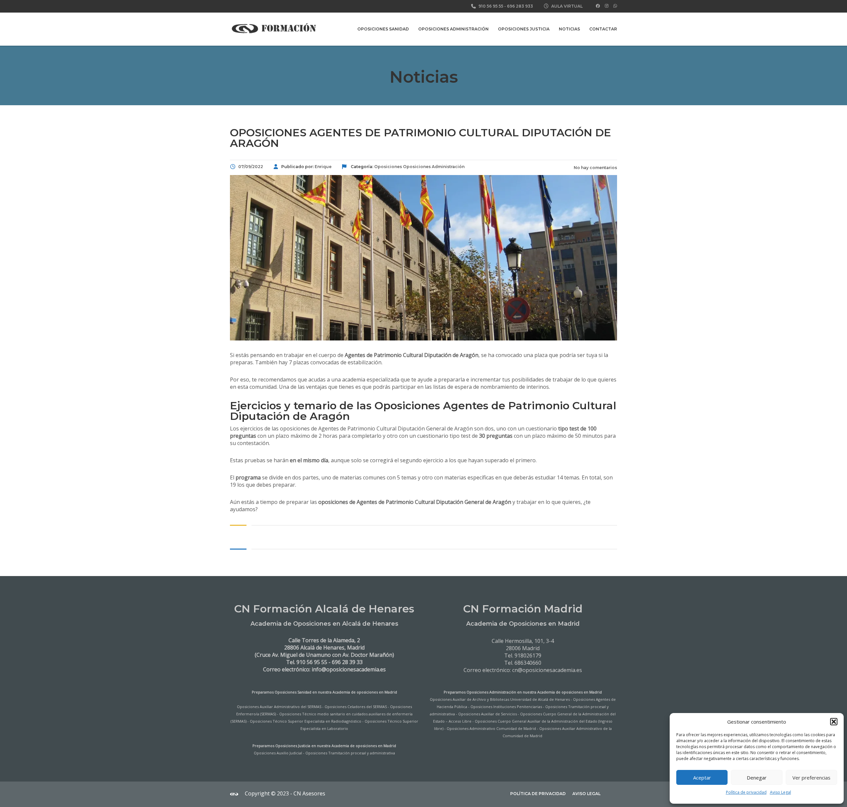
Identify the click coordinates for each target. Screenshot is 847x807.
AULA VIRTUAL (567, 6)
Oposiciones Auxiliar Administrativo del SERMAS (279, 706)
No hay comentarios (595, 167)
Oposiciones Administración (453, 28)
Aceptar (702, 777)
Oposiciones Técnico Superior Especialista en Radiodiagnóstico (305, 721)
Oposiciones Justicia (524, 28)
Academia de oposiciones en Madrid (365, 692)
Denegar (757, 777)
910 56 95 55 (490, 6)
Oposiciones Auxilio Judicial (278, 752)
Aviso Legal (780, 792)
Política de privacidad (746, 792)
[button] (833, 721)
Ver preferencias (811, 777)
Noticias (569, 28)
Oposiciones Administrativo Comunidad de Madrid (491, 728)
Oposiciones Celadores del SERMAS (356, 706)
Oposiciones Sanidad (383, 28)
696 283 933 (520, 6)
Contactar (603, 28)
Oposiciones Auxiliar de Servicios (487, 713)
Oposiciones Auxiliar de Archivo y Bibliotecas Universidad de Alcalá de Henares (500, 699)
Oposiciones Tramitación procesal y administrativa (350, 752)
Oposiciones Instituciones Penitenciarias (506, 706)
